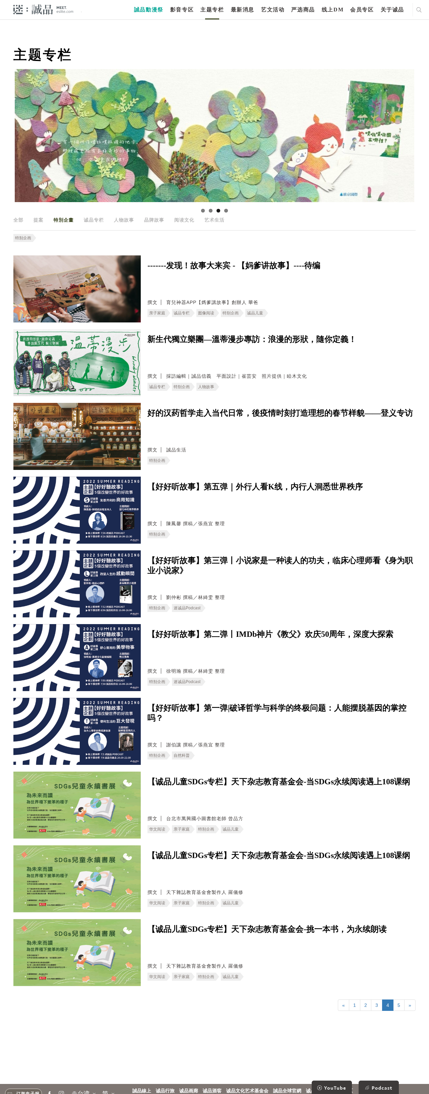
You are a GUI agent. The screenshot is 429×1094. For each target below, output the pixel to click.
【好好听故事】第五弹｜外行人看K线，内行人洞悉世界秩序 (255, 486)
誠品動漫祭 (149, 9)
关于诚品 (392, 9)
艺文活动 (273, 9)
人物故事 (124, 220)
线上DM (333, 9)
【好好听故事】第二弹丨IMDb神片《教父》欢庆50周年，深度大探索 (270, 634)
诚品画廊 (188, 1090)
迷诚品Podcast (187, 608)
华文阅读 (157, 829)
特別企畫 (64, 220)
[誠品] (43, 9)
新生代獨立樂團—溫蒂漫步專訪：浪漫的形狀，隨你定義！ (252, 339)
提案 (39, 220)
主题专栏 (212, 9)
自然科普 (182, 755)
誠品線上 (141, 1090)
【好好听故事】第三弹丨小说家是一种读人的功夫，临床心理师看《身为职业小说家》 (280, 565)
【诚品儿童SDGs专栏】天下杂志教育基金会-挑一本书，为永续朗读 (267, 929)
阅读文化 (184, 220)
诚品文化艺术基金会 (247, 1090)
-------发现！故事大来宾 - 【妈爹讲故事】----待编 (233, 265)
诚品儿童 (255, 313)
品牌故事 (154, 220)
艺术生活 (214, 220)
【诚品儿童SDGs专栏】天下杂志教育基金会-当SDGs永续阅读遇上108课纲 (278, 781)
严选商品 (303, 9)
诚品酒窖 (212, 1090)
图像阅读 (206, 313)
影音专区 (182, 9)
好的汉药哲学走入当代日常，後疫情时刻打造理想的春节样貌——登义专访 (280, 413)
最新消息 (242, 9)
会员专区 (362, 9)
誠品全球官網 (287, 1090)
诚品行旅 (165, 1090)
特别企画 (23, 238)
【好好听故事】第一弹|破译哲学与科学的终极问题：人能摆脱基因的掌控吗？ (277, 713)
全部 (18, 220)
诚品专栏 (94, 220)
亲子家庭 (157, 313)
